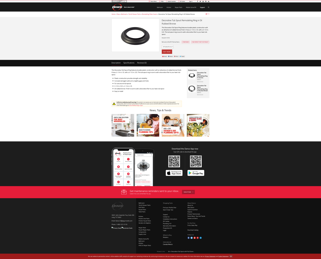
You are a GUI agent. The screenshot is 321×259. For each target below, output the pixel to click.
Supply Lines (142, 234)
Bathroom (160, 7)
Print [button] (208, 14)
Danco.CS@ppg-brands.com (124, 221)
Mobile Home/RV (191, 7)
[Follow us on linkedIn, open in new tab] (201, 238)
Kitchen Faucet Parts (145, 221)
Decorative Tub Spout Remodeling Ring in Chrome (202, 75)
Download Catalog (193, 230)
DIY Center (182, 1)
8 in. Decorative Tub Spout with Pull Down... (181, 251)
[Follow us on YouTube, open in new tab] (195, 238)
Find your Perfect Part (169, 207)
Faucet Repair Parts (144, 230)
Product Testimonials (194, 214)
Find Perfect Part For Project (200, 42)
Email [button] (164, 56)
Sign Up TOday (187, 192)
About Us (190, 205)
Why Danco (191, 207)
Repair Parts (178, 7)
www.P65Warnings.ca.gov (136, 105)
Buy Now (166, 52)
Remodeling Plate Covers (149, 14)
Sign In (190, 1)
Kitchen (169, 7)
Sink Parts (142, 207)
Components (142, 232)
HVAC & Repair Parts (145, 245)
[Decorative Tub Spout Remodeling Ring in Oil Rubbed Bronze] (135, 35)
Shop (118, 14)
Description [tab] (116, 62)
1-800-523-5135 (121, 224)
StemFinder (185, 42)
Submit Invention (172, 1)
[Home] (123, 7)
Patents (190, 212)
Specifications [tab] (128, 62)
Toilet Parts (142, 212)
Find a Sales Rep (192, 225)
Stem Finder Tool (168, 210)
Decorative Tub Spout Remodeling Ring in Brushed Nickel (202, 88)
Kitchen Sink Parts (144, 219)
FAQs (162, 1)
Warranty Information (169, 226)
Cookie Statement (223, 256)
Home (113, 14)
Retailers (165, 237)
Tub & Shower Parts (134, 14)
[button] (208, 7)
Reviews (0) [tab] (142, 62)
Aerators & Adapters (145, 223)
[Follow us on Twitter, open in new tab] (192, 238)
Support (202, 7)
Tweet (182, 56)
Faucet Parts (142, 209)
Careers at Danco (193, 218)
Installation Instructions (170, 219)
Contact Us (166, 217)
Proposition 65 (167, 228)
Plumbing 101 (167, 223)
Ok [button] (231, 256)
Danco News (154, 1)
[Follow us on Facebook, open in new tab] (189, 238)
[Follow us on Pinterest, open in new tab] (198, 238)
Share (170, 56)
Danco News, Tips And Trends (196, 216)
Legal (164, 230)
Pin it (176, 56)
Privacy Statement (210, 256)
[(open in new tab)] (127, 228)
